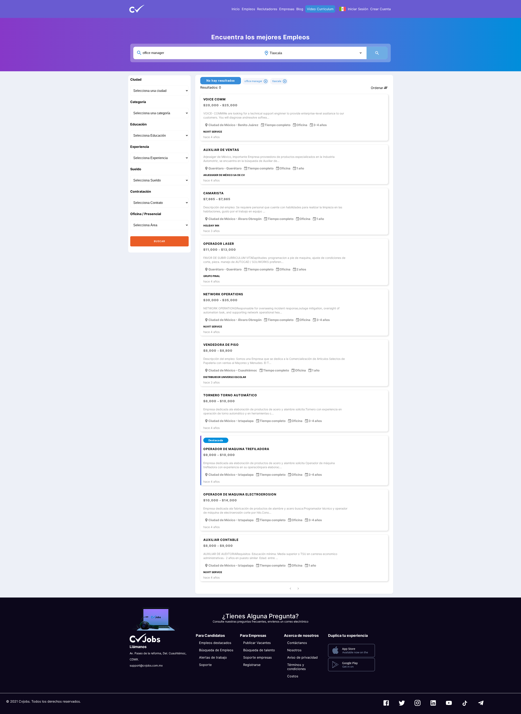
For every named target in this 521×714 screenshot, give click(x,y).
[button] (143, 9)
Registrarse (251, 665)
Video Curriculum (320, 9)
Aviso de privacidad (302, 657)
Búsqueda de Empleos (216, 650)
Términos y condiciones (296, 667)
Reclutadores (267, 9)
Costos (292, 676)
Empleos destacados (215, 643)
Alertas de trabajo (213, 657)
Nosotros (294, 650)
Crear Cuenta (380, 9)
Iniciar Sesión (358, 9)
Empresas (286, 9)
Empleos (248, 9)
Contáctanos (297, 643)
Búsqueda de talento (259, 650)
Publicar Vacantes (257, 643)
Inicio (236, 9)
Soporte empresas (257, 657)
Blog (299, 9)
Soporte (205, 665)
